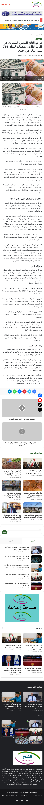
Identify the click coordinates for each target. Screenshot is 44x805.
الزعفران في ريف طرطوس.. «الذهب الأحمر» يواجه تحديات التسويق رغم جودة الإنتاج (12, 473)
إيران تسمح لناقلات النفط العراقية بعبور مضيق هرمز (34, 472)
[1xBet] (22, 27)
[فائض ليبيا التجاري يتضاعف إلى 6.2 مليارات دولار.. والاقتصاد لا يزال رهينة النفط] (11, 507)
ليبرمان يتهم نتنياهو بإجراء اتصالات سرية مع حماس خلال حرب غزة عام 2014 (12, 670)
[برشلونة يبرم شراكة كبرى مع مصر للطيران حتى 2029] (36, 586)
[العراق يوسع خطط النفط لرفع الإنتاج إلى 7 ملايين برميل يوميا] (32, 507)
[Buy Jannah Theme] (22, 13)
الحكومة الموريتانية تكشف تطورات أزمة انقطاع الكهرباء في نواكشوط (33, 706)
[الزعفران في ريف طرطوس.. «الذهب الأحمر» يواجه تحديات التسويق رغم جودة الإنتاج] (11, 463)
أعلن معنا (5, 795)
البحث (40, 529)
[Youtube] (40, 400)
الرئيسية (38, 35)
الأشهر (33, 541)
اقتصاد (32, 35)
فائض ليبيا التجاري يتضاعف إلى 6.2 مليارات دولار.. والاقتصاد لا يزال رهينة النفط (12, 517)
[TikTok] (40, 405)
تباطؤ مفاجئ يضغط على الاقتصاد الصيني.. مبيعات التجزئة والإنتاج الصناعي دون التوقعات (11, 495)
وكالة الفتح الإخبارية (35, 55)
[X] (40, 410)
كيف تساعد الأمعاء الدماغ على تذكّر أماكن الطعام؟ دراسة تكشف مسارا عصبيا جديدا (33, 648)
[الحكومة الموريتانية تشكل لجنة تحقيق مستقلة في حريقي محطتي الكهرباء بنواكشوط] (35, 740)
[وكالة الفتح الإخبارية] (36, 4)
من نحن (17, 795)
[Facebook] (40, 395)
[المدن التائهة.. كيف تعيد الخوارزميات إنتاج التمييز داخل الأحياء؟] (36, 559)
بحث (4, 532)
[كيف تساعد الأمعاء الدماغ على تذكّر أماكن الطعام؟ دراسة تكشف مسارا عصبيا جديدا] (36, 568)
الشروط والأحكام (25, 795)
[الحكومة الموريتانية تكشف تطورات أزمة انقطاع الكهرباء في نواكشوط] (36, 550)
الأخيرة (11, 541)
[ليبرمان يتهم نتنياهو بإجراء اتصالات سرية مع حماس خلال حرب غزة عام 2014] (11, 660)
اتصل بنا (11, 795)
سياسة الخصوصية (37, 795)
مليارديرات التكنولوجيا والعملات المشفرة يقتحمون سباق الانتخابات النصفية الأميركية (33, 495)
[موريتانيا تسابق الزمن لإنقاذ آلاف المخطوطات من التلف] (22, 740)
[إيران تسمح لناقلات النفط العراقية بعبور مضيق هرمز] (32, 463)
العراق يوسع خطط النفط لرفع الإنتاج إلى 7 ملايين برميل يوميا (33, 516)
